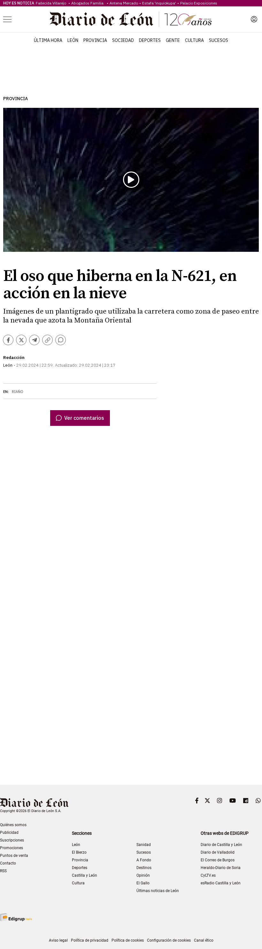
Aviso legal (58, 940)
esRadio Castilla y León (221, 883)
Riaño (17, 391)
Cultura (194, 40)
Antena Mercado (124, 3)
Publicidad (9, 832)
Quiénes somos (13, 825)
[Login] (254, 19)
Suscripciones (12, 840)
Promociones (11, 848)
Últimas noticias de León (157, 891)
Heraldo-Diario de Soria (221, 867)
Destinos (143, 867)
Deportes (150, 40)
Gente (173, 40)
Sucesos (218, 40)
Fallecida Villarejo (51, 3)
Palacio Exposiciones (198, 3)
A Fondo (143, 860)
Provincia (95, 40)
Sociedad (123, 40)
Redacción (14, 357)
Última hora (48, 40)
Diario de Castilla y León (221, 844)
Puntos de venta (14, 855)
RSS (3, 871)
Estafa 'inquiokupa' (159, 3)
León (72, 40)
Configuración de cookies (169, 940)
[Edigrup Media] (16, 917)
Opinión (143, 875)
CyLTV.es (208, 875)
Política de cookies (128, 940)
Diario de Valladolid (218, 852)
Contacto (8, 863)
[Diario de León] (131, 19)
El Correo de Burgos (218, 860)
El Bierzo (79, 852)
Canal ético (203, 940)
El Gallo (143, 883)
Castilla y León (84, 875)
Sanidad (143, 844)
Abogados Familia (88, 3)
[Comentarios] (61, 340)
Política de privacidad (89, 940)
